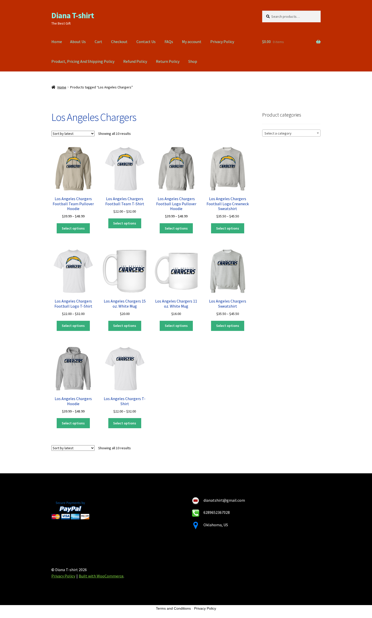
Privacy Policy (222, 41)
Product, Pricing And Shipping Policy (82, 61)
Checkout (119, 41)
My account (191, 41)
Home (56, 41)
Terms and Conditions (173, 608)
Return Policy (167, 61)
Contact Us (146, 41)
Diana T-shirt (72, 15)
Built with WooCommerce (101, 575)
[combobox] (291, 133)
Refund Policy (135, 61)
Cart (98, 41)
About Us (78, 41)
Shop (192, 61)
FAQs (168, 41)
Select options (73, 228)
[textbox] (291, 133)
